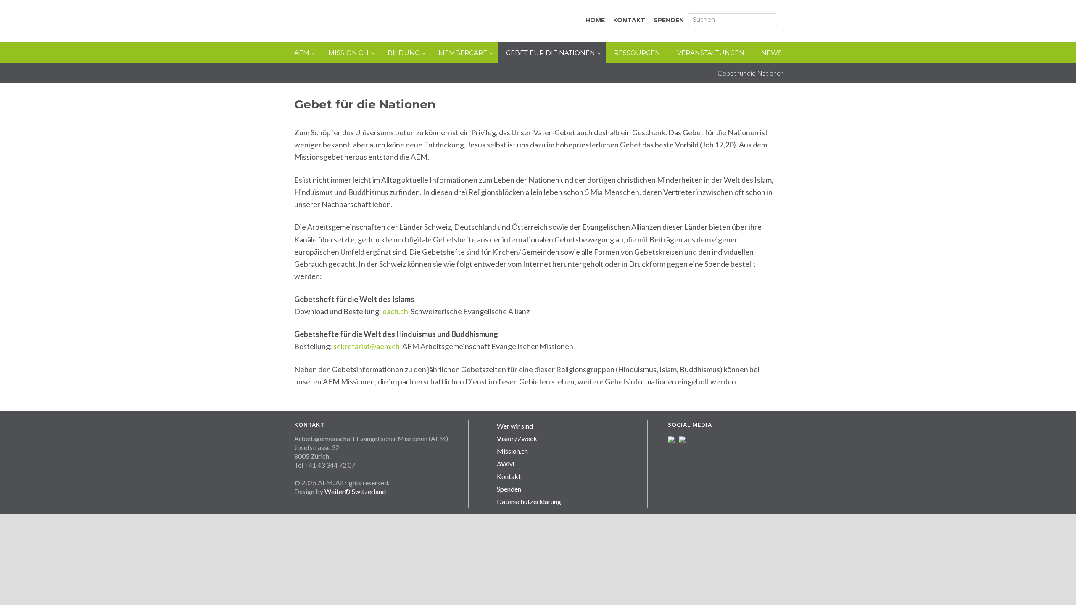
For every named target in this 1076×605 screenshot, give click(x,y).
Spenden (509, 489)
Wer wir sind (515, 426)
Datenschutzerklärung (529, 501)
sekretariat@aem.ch (366, 346)
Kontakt (509, 476)
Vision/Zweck (517, 438)
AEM (382, 22)
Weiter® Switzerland (355, 491)
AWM (505, 464)
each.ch (395, 311)
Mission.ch (512, 451)
